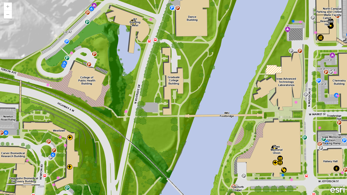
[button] (8, 7)
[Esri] (337, 189)
